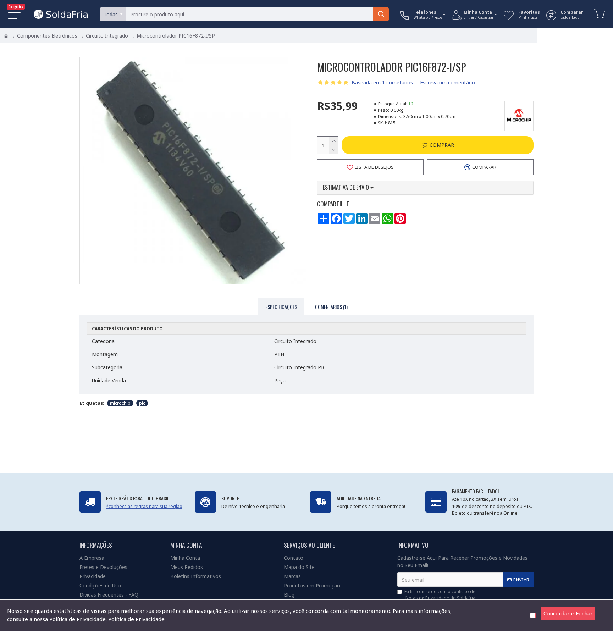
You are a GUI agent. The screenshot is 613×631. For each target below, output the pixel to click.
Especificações (281, 306)
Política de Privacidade (136, 618)
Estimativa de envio (346, 187)
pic (142, 403)
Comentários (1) (331, 306)
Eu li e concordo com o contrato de (439, 594)
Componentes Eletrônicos (47, 35)
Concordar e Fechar (568, 613)
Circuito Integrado (107, 35)
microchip (120, 403)
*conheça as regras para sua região (144, 506)
